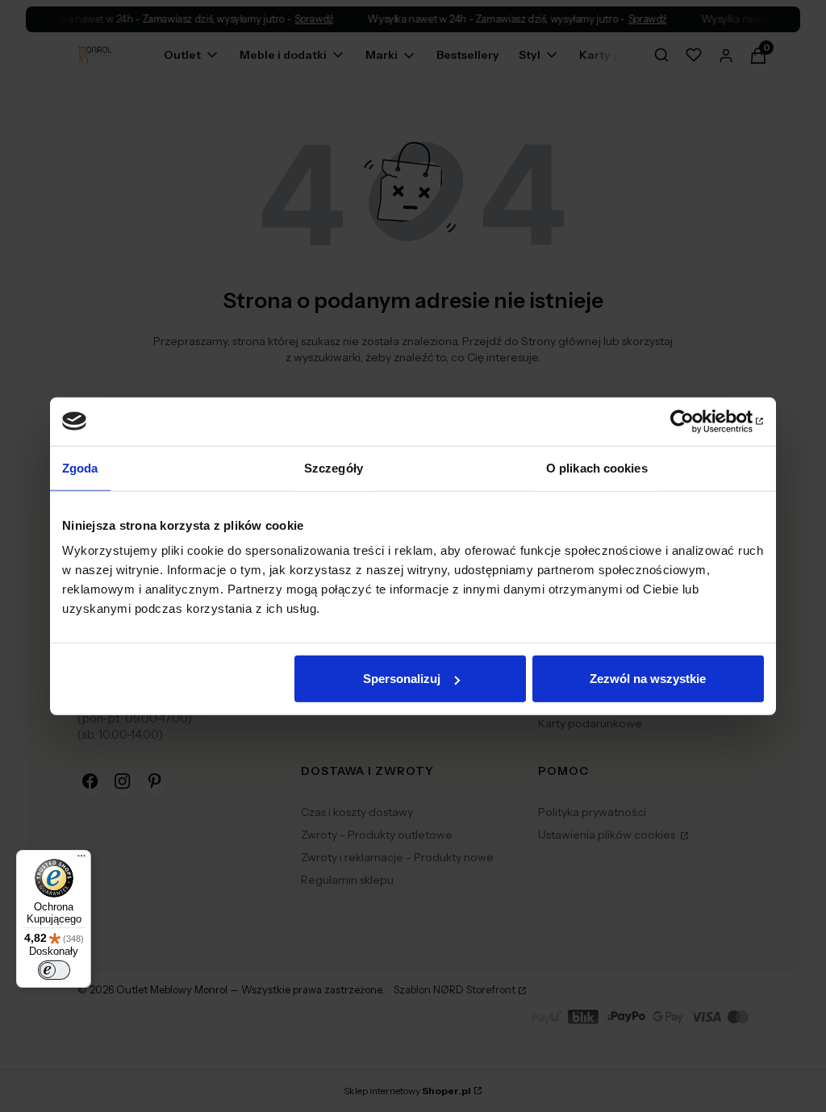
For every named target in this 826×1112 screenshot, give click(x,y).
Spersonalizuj (401, 678)
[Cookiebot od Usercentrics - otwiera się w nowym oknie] (693, 421)
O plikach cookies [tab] (597, 467)
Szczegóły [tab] (333, 467)
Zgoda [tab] (80, 467)
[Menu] (81, 859)
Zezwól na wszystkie (648, 678)
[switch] (54, 970)
